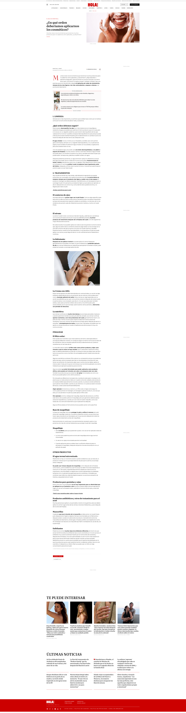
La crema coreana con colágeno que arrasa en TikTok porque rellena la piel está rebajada (80, 107)
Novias (117, 8)
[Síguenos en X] (52, 709)
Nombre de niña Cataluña (127, 0)
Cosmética (57, 559)
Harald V (78, 0)
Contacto (80, 701)
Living (105, 8)
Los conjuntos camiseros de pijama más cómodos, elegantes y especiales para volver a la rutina (77, 94)
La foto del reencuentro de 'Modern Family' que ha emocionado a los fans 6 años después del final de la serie (80, 662)
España (123, 4)
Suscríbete (134, 4)
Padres (123, 8)
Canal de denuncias (116, 708)
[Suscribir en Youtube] (58, 709)
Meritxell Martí (57, 68)
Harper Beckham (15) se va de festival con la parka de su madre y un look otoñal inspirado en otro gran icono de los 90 (56, 678)
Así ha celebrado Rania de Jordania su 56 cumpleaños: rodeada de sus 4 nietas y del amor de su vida (56, 662)
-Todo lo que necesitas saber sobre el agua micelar (68, 493)
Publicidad (68, 703)
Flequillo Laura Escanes (116, 0)
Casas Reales (63, 8)
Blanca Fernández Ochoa (57, 0)
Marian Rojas (90, 0)
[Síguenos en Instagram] (47, 709)
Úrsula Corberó (83, 0)
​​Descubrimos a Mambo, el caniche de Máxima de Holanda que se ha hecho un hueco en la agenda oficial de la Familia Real (104, 663)
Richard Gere (65, 0)
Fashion (71, 8)
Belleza (78, 8)
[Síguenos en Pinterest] (60, 709)
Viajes (111, 8)
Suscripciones (69, 701)
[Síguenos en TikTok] (55, 709)
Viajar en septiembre (137, 0)
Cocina (84, 8)
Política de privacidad (98, 708)
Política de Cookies (81, 708)
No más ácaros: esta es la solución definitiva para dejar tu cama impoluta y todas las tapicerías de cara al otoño (78, 100)
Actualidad (54, 8)
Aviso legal (69, 708)
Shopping (99, 8)
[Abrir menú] (47, 4)
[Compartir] (100, 69)
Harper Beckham (97, 0)
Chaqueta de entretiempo (106, 0)
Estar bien (91, 8)
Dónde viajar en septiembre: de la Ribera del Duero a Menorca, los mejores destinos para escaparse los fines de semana (104, 678)
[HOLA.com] (93, 4)
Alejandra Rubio (72, 0)
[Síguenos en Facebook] (50, 709)
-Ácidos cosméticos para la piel (62, 190)
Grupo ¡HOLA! (81, 703)
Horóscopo (130, 8)
